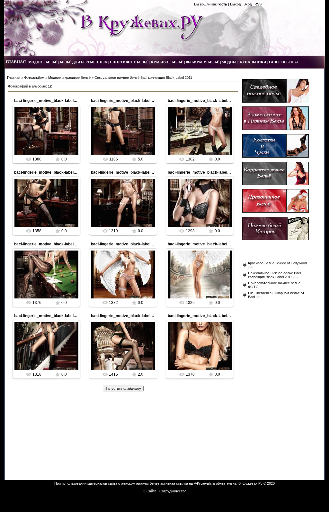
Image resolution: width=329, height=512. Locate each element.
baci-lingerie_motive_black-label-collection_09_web (61, 172)
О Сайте (149, 491)
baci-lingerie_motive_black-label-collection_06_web (61, 244)
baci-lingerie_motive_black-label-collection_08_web (138, 172)
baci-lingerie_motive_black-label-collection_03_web (61, 316)
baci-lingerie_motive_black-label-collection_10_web (215, 100)
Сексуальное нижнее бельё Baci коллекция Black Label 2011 (274, 275)
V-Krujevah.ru (204, 483)
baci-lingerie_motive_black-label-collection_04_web (215, 244)
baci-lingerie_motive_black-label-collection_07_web (215, 172)
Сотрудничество (172, 491)
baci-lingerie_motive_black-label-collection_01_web (215, 316)
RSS (258, 4)
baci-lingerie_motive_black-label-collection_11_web (138, 100)
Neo (49, 136)
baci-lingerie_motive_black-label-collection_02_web (138, 316)
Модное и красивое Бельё (69, 77)
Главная (13, 77)
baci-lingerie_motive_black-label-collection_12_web (61, 100)
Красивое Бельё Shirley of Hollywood (277, 263)
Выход (235, 4)
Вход (248, 4)
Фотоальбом (34, 77)
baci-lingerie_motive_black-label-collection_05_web (138, 244)
